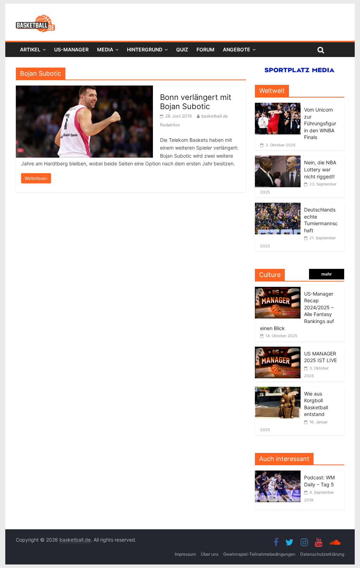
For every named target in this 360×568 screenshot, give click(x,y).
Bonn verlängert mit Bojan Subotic (195, 102)
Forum (205, 49)
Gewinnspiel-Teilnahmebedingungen (259, 554)
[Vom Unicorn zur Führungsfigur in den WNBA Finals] (278, 106)
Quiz (182, 49)
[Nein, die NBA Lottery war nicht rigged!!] (278, 159)
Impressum (185, 554)
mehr (326, 274)
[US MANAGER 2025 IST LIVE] (278, 350)
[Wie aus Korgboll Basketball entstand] (278, 390)
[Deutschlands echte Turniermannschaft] (278, 206)
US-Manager (71, 49)
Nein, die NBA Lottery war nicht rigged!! (320, 169)
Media (105, 49)
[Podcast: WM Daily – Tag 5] (279, 474)
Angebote (236, 49)
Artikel (30, 49)
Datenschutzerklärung (322, 554)
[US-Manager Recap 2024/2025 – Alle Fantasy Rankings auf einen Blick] (278, 291)
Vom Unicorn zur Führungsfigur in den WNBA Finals (320, 123)
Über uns (209, 554)
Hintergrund (144, 49)
